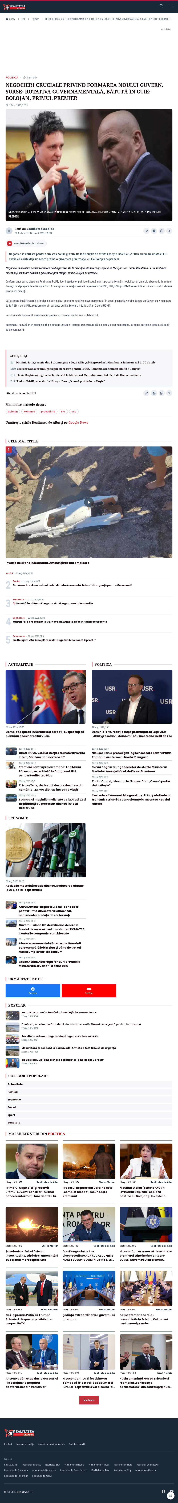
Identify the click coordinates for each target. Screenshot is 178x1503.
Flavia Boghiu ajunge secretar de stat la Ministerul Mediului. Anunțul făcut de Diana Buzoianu (79, 375)
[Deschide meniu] (171, 6)
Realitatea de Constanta (16, 1470)
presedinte (48, 411)
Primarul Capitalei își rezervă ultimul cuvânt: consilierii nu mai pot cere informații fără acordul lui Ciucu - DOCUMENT (31, 1194)
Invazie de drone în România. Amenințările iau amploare (47, 563)
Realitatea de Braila (123, 1464)
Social (9, 573)
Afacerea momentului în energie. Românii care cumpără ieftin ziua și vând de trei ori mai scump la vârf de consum (50, 947)
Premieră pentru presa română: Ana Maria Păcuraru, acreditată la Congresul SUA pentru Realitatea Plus (50, 771)
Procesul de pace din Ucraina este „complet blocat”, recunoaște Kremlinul (87, 1192)
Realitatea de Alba (40, 229)
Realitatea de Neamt (74, 1464)
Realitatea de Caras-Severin (73, 1470)
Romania (29, 411)
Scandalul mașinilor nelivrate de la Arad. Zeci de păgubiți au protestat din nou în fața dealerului (52, 804)
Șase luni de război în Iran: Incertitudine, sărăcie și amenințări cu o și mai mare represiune (32, 1255)
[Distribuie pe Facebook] (154, 231)
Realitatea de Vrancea (99, 1464)
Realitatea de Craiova (145, 1470)
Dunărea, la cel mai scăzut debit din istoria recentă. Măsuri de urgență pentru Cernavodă (72, 585)
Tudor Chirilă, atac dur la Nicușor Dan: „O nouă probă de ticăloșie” (61, 381)
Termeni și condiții (25, 1444)
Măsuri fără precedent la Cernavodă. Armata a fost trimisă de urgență (60, 621)
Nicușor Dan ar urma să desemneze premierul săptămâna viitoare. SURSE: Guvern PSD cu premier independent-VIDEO (146, 1257)
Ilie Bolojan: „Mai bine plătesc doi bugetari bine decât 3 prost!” (54, 640)
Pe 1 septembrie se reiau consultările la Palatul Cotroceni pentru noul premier (144, 1319)
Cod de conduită (77, 1444)
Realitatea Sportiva (32, 1464)
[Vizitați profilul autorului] (9, 230)
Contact (8, 1444)
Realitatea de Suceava (148, 1464)
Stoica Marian (107, 1182)
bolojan (13, 411)
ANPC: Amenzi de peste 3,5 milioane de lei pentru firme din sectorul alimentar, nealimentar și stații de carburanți (49, 911)
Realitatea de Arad (100, 1470)
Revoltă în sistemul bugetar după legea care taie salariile (54, 603)
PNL (63, 411)
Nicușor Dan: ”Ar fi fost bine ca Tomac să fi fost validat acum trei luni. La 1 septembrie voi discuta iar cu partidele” (88, 1385)
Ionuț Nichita (164, 1373)
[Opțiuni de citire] (171, 1496)
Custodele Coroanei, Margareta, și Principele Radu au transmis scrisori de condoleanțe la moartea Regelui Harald (132, 799)
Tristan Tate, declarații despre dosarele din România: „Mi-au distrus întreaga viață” (51, 787)
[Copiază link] (146, 231)
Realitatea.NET (11, 1464)
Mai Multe (89, 1400)
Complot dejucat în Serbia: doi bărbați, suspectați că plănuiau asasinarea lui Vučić (45, 734)
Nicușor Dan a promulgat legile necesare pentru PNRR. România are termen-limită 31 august (78, 369)
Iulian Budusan (49, 1309)
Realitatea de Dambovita (44, 1470)
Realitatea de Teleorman (16, 1475)
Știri (23, 19)
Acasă (12, 19)
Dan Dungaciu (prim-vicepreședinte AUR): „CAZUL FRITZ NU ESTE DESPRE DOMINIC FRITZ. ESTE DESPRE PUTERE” (89, 1257)
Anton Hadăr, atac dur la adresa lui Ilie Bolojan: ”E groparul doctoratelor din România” (32, 1383)
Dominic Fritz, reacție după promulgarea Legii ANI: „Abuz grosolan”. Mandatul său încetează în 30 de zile (86, 362)
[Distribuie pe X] (169, 231)
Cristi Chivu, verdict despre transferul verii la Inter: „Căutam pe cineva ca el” (52, 755)
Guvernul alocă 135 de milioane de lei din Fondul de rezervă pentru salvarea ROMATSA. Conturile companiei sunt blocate (52, 929)
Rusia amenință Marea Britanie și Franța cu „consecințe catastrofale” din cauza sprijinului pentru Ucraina (145, 1385)
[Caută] (161, 6)
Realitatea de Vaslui (42, 1475)
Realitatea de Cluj (122, 1470)
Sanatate (18, 599)
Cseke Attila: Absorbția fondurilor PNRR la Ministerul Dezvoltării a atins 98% (49, 964)
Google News (78, 422)
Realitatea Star (52, 1464)
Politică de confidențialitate (51, 1444)
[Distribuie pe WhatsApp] (162, 231)
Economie (19, 618)
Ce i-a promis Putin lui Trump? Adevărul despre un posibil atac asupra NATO (29, 1319)
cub (73, 411)
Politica (35, 19)
